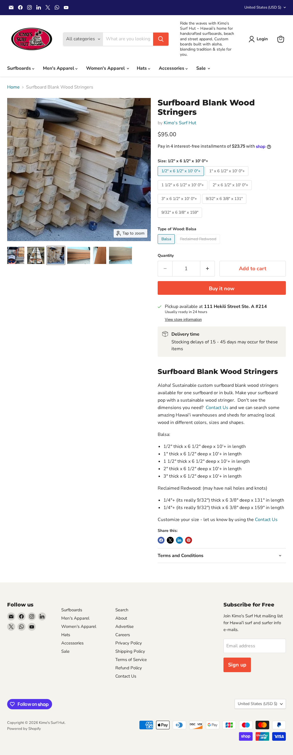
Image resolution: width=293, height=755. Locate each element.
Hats (142, 68)
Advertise (124, 626)
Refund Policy (128, 668)
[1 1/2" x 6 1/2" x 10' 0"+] (183, 191)
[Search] (161, 39)
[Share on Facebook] (161, 540)
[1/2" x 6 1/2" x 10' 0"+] (181, 177)
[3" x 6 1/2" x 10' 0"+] (180, 205)
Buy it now (221, 288)
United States (262, 7)
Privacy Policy (128, 643)
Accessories (172, 68)
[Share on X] (170, 540)
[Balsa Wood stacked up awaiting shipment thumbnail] (56, 255)
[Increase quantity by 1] (207, 269)
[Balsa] (167, 245)
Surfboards (19, 68)
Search (121, 610)
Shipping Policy (130, 651)
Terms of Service (131, 659)
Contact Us (217, 407)
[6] (16, 255)
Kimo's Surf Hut (180, 123)
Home (13, 87)
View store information (183, 320)
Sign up (237, 664)
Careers (122, 635)
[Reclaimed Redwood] (198, 245)
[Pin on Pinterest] (188, 540)
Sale (201, 68)
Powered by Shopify (24, 728)
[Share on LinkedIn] (179, 540)
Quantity (166, 255)
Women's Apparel (106, 68)
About (121, 618)
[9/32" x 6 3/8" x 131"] (225, 205)
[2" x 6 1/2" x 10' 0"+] (231, 191)
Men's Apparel (59, 68)
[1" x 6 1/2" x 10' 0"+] (227, 177)
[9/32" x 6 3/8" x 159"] (180, 219)
